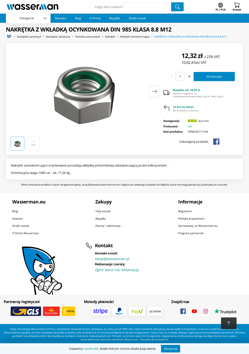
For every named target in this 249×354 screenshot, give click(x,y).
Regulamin (185, 211)
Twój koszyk (102, 211)
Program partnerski (190, 233)
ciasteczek (90, 348)
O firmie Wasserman (25, 233)
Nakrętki (110, 36)
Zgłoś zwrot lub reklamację (117, 269)
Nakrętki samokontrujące (134, 36)
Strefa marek (137, 18)
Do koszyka (214, 76)
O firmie (95, 18)
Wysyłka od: (186, 90)
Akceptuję (170, 348)
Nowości (60, 18)
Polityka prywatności (191, 218)
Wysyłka (114, 18)
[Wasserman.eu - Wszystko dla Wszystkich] (32, 7)
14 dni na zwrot (183, 107)
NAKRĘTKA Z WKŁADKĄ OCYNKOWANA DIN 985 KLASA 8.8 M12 (190, 36)
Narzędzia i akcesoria (58, 36)
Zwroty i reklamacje (108, 226)
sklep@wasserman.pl (112, 259)
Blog (78, 18)
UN (190, 126)
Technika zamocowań (87, 36)
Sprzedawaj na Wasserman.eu (198, 226)
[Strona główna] (9, 36)
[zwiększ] (189, 76)
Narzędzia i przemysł (29, 36)
